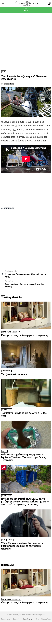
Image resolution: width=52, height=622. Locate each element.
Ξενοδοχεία (6, 371)
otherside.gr (7, 208)
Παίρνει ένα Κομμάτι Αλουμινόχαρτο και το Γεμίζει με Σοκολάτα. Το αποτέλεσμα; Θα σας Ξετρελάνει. (23, 457)
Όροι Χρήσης (28, 619)
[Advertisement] (26, 39)
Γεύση (4, 451)
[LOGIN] (49, 3)
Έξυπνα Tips (6, 410)
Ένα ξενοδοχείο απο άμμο (14, 374)
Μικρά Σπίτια (6, 495)
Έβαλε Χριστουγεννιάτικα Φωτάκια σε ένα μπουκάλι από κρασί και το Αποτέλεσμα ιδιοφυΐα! (22, 546)
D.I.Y (3, 540)
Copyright (16, 619)
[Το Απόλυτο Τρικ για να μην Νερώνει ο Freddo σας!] (26, 393)
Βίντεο (10, 540)
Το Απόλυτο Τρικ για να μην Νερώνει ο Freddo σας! (24, 414)
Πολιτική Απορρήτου (43, 619)
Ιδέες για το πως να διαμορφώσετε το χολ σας (24, 335)
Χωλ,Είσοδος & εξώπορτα (11, 332)
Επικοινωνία (5, 619)
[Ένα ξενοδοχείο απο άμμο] (26, 354)
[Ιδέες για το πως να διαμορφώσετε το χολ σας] (26, 315)
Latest (26, 11)
